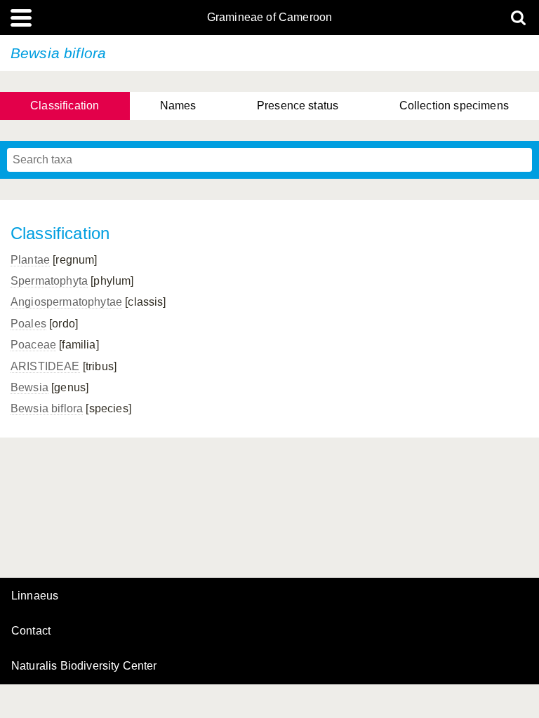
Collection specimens (454, 105)
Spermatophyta (49, 281)
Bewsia (29, 387)
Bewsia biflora (47, 408)
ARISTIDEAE (45, 366)
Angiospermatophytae (66, 302)
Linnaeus (34, 596)
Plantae (30, 260)
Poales (28, 324)
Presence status (297, 105)
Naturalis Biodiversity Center (84, 666)
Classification (64, 105)
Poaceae (33, 345)
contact (31, 631)
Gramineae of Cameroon (269, 17)
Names (178, 105)
